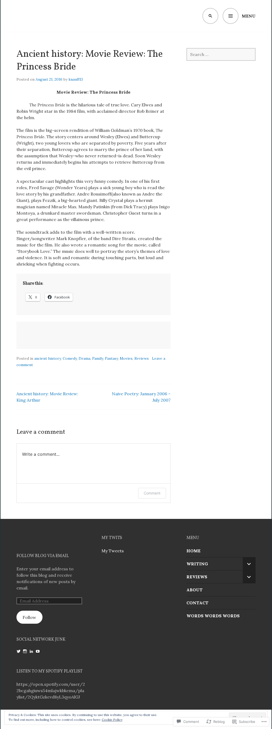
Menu (249, 16)
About (194, 589)
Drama (84, 358)
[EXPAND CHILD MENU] (249, 563)
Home (193, 550)
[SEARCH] (210, 16)
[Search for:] (221, 54)
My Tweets (112, 550)
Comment (152, 493)
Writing (197, 563)
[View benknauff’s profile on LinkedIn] (31, 651)
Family (97, 358)
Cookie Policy (112, 720)
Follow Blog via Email (42, 556)
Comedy (70, 358)
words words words (213, 615)
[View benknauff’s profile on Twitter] (18, 651)
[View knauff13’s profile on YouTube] (38, 651)
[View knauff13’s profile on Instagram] (25, 651)
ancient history (47, 358)
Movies (126, 358)
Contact (197, 602)
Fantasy (111, 358)
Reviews (141, 358)
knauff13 (76, 79)
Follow (29, 617)
